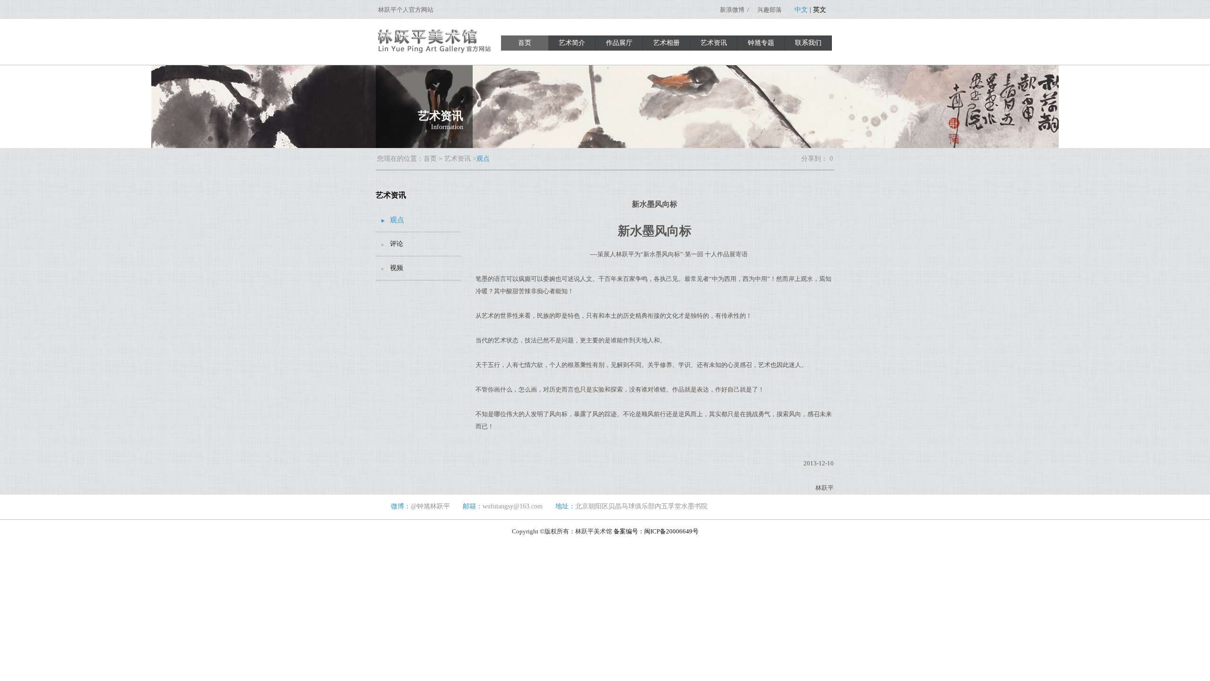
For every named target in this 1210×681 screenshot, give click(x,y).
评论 (396, 243)
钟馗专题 (761, 42)
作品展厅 (619, 42)
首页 (524, 42)
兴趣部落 (769, 9)
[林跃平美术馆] (436, 50)
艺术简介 (572, 42)
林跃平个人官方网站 (405, 9)
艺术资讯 (713, 42)
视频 (396, 267)
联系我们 (808, 42)
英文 (819, 9)
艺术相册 (666, 42)
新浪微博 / (735, 9)
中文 (801, 9)
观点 (397, 220)
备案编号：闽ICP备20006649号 (656, 531)
